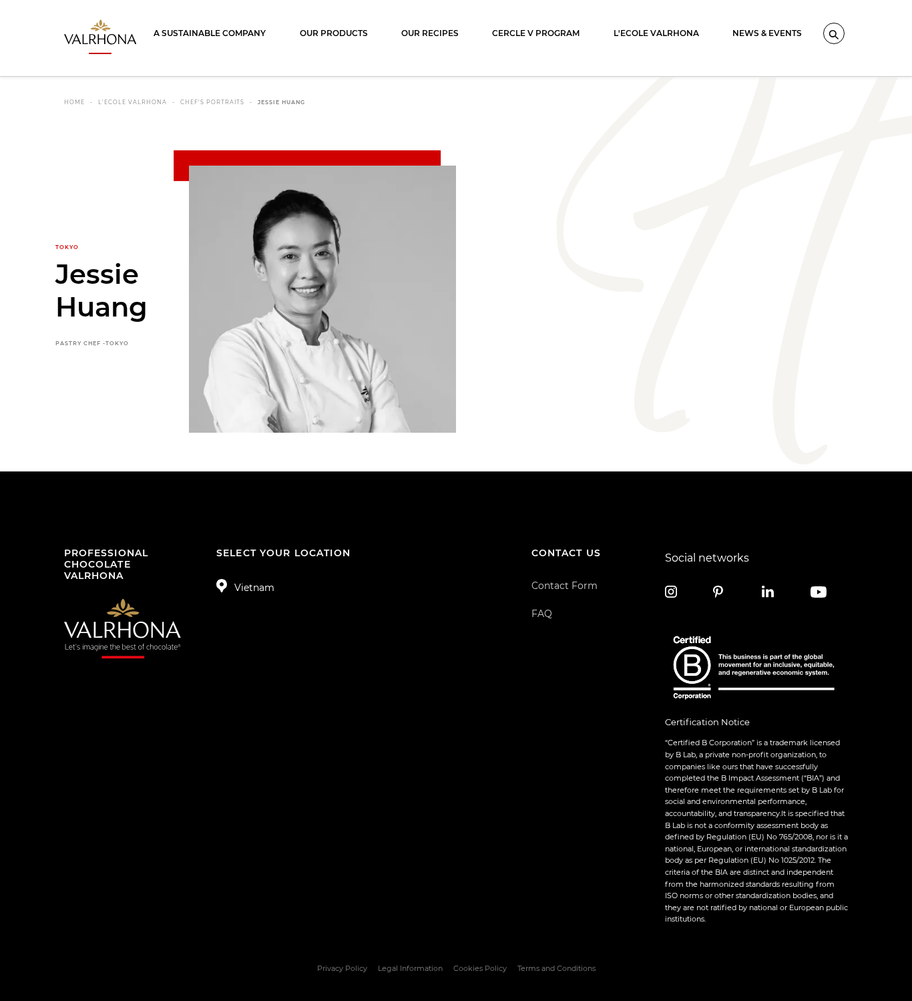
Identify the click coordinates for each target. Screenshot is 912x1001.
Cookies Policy (480, 968)
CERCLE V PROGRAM (536, 33)
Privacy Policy (342, 968)
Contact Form (564, 585)
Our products (334, 33)
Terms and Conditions (556, 968)
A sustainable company (210, 33)
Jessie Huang (281, 102)
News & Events (767, 33)
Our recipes (430, 33)
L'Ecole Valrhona (656, 33)
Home (74, 102)
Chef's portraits (212, 102)
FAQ (541, 613)
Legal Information (410, 968)
